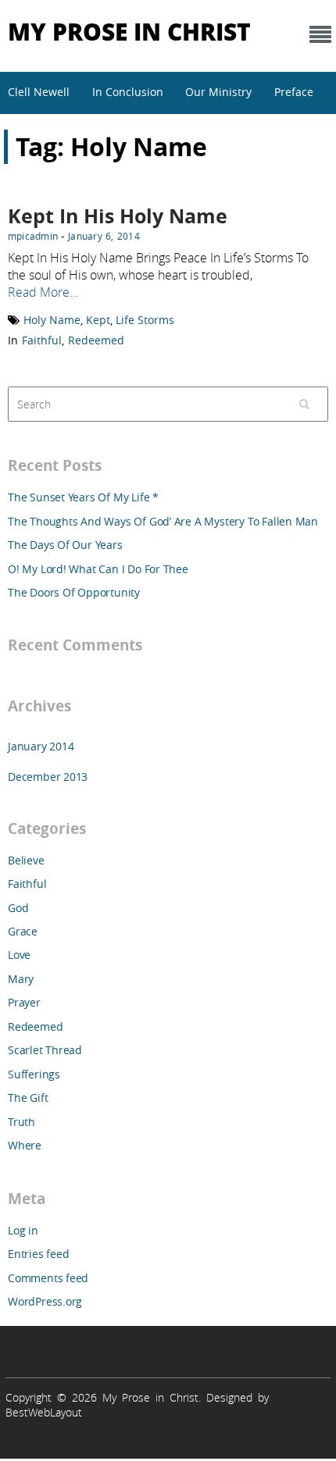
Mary (21, 978)
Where (24, 1145)
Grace (23, 931)
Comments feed (48, 1277)
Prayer (24, 1002)
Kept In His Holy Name (117, 216)
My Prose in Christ (129, 31)
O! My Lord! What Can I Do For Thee (98, 568)
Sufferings (34, 1074)
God (18, 907)
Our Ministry (218, 91)
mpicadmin (33, 236)
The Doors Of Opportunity (74, 592)
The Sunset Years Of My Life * (83, 497)
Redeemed (96, 340)
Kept (98, 319)
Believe (26, 860)
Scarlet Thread (45, 1049)
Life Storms (145, 319)
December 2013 (48, 776)
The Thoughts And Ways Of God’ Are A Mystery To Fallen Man (163, 521)
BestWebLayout (43, 1412)
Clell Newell (39, 91)
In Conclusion (127, 91)
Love (19, 954)
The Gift (28, 1097)
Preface (293, 91)
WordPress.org (45, 1301)
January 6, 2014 (104, 236)
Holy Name (51, 319)
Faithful (42, 340)
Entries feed (38, 1253)
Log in (23, 1230)
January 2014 (40, 746)
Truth (21, 1121)
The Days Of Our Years (65, 544)
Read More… (43, 292)
